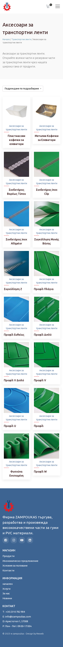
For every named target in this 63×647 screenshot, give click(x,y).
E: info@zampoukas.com (17, 616)
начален (8, 583)
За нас (6, 593)
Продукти (8, 556)
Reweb (40, 633)
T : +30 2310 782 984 (14, 611)
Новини (7, 598)
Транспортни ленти (21, 39)
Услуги (6, 588)
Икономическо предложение (20, 560)
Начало (6, 39)
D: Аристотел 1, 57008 (15, 621)
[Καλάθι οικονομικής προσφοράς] (48, 6)
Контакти (8, 570)
